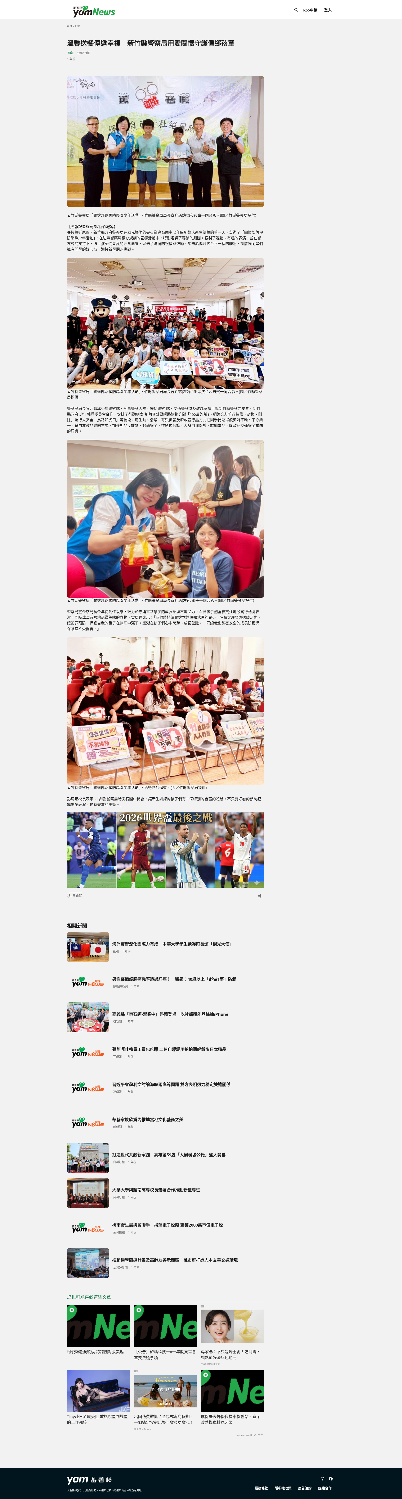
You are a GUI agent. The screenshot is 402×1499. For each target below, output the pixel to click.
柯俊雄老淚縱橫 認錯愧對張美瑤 (95, 1352)
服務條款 (261, 1488)
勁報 (71, 53)
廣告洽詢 (305, 1488)
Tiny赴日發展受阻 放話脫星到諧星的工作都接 (97, 1419)
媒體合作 (325, 1488)
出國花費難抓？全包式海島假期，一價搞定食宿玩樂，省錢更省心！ (164, 1419)
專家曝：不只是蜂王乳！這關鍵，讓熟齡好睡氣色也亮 (230, 1355)
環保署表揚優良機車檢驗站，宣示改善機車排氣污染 (230, 1419)
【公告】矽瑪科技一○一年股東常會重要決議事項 (165, 1355)
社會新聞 (75, 895)
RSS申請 (310, 10)
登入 (328, 10)
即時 (77, 26)
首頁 (69, 26)
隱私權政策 (283, 1488)
